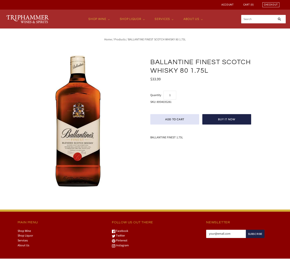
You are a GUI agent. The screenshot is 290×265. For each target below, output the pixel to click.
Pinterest (121, 240)
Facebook (121, 231)
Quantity (155, 95)
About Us (191, 19)
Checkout (271, 5)
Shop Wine (97, 19)
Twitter (120, 236)
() (248, 5)
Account (227, 5)
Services (162, 19)
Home (108, 39)
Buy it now (226, 119)
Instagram (122, 245)
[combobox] (263, 19)
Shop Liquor (130, 19)
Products (120, 39)
